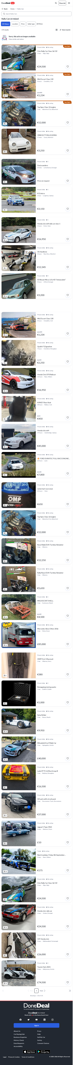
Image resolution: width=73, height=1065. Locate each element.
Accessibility (18, 1046)
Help (39, 1034)
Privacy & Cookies (14, 1057)
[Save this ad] (67, 66)
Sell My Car (41, 1037)
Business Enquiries (20, 1037)
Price (23, 24)
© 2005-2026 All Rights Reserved (59, 1056)
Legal (4, 1057)
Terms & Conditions (28, 1057)
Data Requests (19, 1043)
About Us (17, 1031)
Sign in (36, 1025)
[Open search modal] (55, 3)
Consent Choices (43, 1043)
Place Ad (62, 3)
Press (39, 1031)
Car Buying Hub (19, 1034)
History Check (19, 1040)
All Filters (40, 24)
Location (15, 24)
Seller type (31, 24)
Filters (6, 24)
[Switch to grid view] (56, 30)
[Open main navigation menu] (69, 3)
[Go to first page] (3, 990)
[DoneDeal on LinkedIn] (44, 1020)
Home (12, 9)
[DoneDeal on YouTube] (36, 1020)
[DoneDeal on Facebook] (20, 1020)
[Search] (4, 14)
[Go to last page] (69, 990)
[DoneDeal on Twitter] (28, 1020)
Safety (39, 1040)
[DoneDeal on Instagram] (52, 1020)
